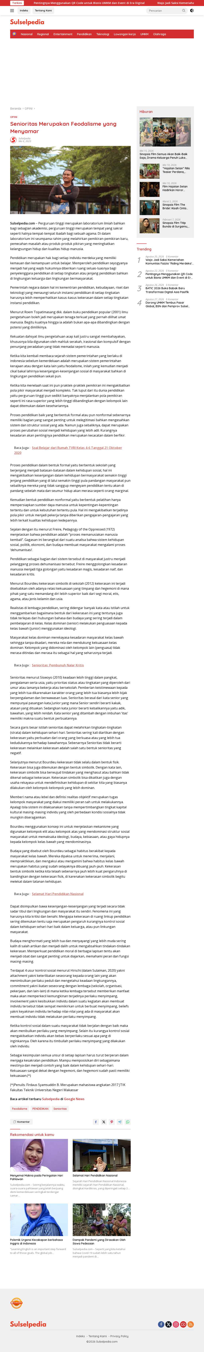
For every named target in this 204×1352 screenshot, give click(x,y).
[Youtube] (183, 1324)
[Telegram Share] (120, 1122)
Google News (74, 1099)
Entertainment (63, 34)
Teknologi (102, 34)
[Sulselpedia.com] (27, 22)
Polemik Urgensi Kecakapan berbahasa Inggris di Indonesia (36, 1241)
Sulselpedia (51, 1099)
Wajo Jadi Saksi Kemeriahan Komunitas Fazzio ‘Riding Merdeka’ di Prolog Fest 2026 (146, 3)
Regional (43, 34)
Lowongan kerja (125, 34)
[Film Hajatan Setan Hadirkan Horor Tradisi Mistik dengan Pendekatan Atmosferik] (150, 189)
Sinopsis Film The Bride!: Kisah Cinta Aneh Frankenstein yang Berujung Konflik (175, 206)
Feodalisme (19, 1109)
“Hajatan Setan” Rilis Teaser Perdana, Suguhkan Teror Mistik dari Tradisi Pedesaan (176, 170)
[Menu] (13, 10)
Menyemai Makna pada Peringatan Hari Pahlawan (36, 1177)
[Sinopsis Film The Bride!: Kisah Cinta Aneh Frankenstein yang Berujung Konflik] (150, 207)
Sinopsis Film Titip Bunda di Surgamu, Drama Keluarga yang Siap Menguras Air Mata (176, 224)
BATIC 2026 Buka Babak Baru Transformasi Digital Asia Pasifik (167, 290)
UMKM (144, 34)
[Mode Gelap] (192, 10)
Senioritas (60, 1109)
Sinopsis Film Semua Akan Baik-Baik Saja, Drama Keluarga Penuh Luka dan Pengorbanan (163, 156)
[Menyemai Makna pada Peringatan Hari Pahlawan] (39, 1155)
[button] (184, 10)
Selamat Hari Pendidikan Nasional (95, 1175)
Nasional (26, 34)
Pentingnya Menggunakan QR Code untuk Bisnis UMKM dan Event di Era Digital (169, 275)
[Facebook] (161, 1324)
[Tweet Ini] (104, 1122)
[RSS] (190, 1324)
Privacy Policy (119, 1336)
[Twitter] (168, 1324)
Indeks (24, 10)
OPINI (13, 117)
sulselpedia (24, 138)
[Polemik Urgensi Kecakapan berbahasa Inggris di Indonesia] (39, 1219)
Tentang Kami (43, 10)
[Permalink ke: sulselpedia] (13, 140)
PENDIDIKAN (40, 1109)
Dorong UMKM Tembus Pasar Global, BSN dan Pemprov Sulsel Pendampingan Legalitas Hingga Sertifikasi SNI (167, 304)
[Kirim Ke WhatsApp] (128, 1122)
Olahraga (159, 34)
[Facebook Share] (96, 1122)
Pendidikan (84, 34)
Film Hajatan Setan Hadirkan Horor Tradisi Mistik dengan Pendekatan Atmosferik (177, 188)
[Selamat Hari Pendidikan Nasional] (101, 1155)
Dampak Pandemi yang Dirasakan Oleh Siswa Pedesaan (99, 1241)
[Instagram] (176, 1324)
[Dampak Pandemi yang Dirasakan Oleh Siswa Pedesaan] (101, 1219)
